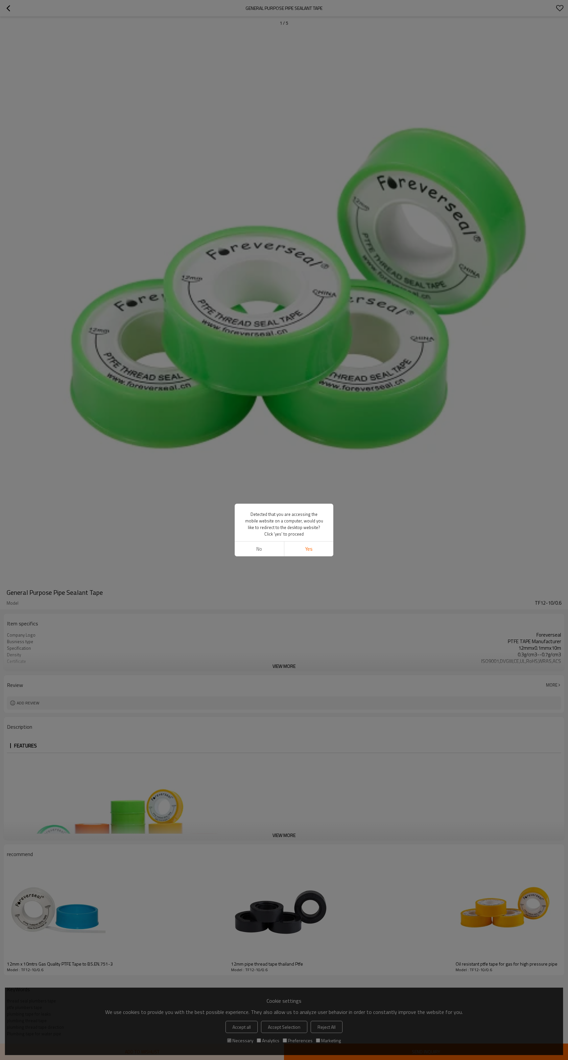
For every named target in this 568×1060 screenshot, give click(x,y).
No (259, 549)
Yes (309, 549)
